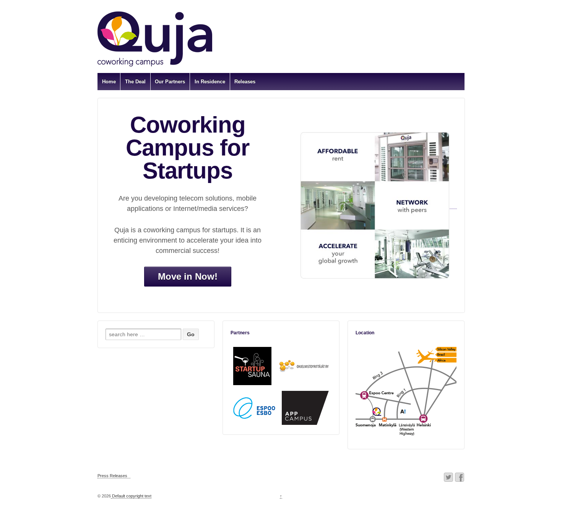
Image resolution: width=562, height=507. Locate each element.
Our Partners (170, 81)
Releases (244, 81)
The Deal (135, 81)
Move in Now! (188, 276)
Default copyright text (131, 496)
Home (109, 81)
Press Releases (112, 475)
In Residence (210, 81)
